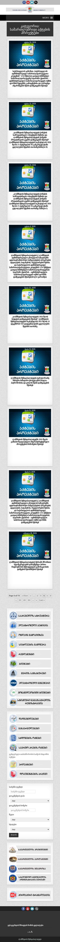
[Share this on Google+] (30, 67)
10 (20, 600)
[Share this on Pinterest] (38, 67)
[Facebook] (24, 2)
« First (25, 596)
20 (24, 600)
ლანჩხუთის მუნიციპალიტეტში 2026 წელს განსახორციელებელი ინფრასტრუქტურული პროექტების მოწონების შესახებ (30, 441)
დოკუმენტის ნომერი (18, 806)
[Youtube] (28, 2)
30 (29, 600)
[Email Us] (32, 2)
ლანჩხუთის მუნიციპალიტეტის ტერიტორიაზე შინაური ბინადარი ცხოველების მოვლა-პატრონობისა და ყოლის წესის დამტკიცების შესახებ (30, 381)
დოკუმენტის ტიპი (17, 796)
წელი (11, 815)
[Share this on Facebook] (21, 67)
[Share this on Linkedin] (47, 67)
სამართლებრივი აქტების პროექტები (30, 47)
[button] (45, 17)
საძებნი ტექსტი (16, 787)
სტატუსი (12, 824)
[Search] (36, 2)
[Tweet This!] (13, 67)
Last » (42, 600)
